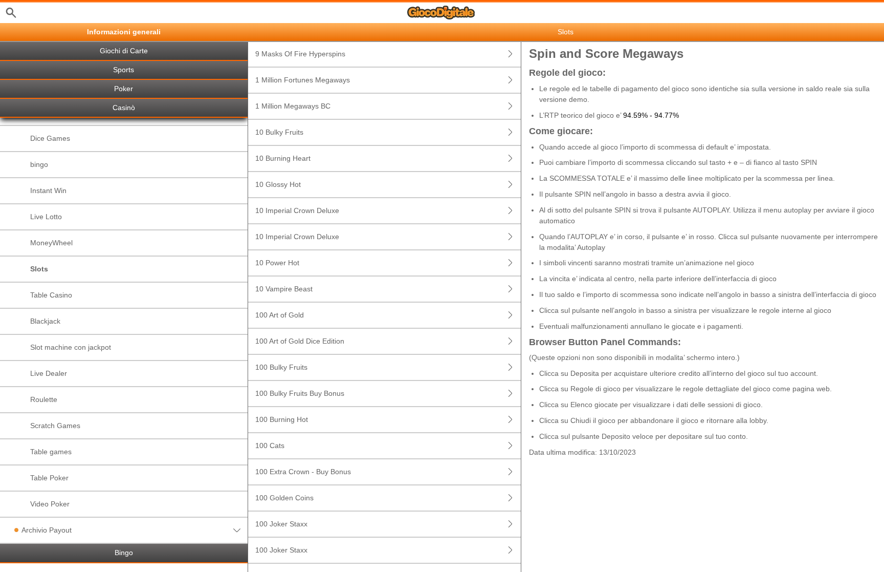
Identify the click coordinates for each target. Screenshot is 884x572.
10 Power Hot (277, 263)
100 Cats (269, 445)
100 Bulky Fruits (281, 367)
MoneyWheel (51, 243)
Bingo (124, 553)
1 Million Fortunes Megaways (302, 80)
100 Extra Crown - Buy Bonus (303, 472)
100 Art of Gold (279, 315)
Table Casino (51, 295)
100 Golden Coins (284, 498)
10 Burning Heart (283, 158)
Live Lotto (46, 217)
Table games (51, 452)
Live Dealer (48, 373)
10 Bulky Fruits (279, 132)
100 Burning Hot (281, 419)
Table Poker (49, 478)
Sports (123, 70)
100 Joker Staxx (281, 524)
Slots (39, 269)
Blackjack (45, 321)
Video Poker (50, 504)
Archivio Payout (46, 530)
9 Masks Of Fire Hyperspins (300, 54)
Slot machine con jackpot (70, 347)
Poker (123, 89)
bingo (39, 164)
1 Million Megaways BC (292, 106)
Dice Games (50, 138)
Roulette (43, 399)
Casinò (124, 108)
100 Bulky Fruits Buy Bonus (299, 393)
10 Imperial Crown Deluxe (297, 210)
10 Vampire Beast (284, 289)
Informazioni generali (124, 32)
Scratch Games (55, 425)
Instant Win (48, 190)
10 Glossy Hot (278, 184)
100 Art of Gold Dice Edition (299, 341)
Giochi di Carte (124, 51)
